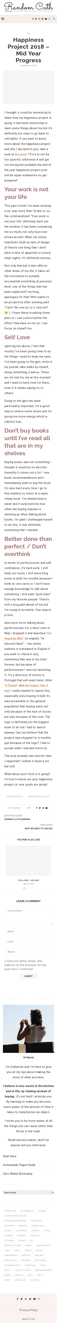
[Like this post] (31, 808)
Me (28, 33)
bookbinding (36, 1221)
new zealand (40, 1260)
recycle (8, 1270)
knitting (28, 1250)
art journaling (27, 1211)
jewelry (17, 1250)
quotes (43, 1265)
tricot (30, 1275)
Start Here (9, 1156)
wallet (40, 1275)
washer (8, 1280)
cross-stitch (34, 1235)
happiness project (14, 797)
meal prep (39, 1255)
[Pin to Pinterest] (43, 808)
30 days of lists (10, 1211)
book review (9, 1226)
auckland (42, 1211)
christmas (21, 1235)
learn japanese (11, 1255)
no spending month (12, 1265)
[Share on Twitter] (40, 808)
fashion (28, 1245)
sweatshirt (19, 1275)
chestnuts (35, 1231)
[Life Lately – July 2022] (28, 861)
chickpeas (9, 1235)
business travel (37, 1226)
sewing (7, 1275)
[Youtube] (46, 19)
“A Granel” (11, 685)
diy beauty (22, 1240)
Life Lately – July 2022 (28, 880)
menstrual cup (10, 1260)
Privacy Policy (28, 1310)
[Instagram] (39, 19)
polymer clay (30, 1265)
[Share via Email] (46, 808)
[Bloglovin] (49, 19)
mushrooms (25, 1260)
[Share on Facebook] (36, 808)
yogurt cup (34, 1280)
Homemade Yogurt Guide (19, 1165)
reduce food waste (23, 1270)
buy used (8, 1231)
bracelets (23, 1226)
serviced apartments (43, 1270)
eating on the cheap (13, 1245)
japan (7, 1250)
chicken (47, 1231)
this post (21, 154)
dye (31, 1240)
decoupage (9, 1240)
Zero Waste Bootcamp (17, 1173)
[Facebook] (33, 19)
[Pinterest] (42, 19)
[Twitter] (36, 19)
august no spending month (15, 1216)
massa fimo (25, 1255)
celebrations (21, 1231)
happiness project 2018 (38, 797)
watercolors (20, 1280)
